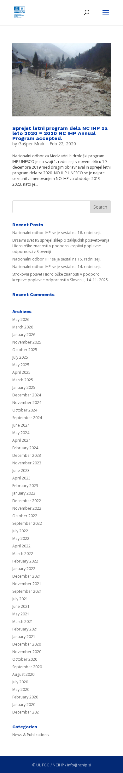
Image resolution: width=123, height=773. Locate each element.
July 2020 (20, 682)
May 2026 (20, 319)
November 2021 (26, 583)
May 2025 (20, 364)
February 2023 (25, 485)
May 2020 (20, 689)
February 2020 (25, 697)
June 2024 (21, 425)
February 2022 (25, 561)
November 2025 (26, 342)
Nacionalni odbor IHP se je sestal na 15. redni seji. (56, 259)
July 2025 (20, 357)
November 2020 (26, 651)
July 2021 (20, 599)
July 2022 (20, 531)
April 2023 (21, 478)
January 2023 (23, 493)
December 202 (25, 712)
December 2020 (26, 644)
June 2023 (21, 470)
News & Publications (30, 734)
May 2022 (20, 538)
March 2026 (22, 327)
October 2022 (24, 515)
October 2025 (24, 349)
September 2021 (27, 591)
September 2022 (27, 523)
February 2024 (25, 448)
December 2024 (26, 395)
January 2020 (23, 704)
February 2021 (25, 629)
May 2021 (20, 614)
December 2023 (26, 455)
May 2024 (20, 432)
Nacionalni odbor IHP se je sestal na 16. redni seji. (56, 232)
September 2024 (27, 417)
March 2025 (22, 380)
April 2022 (21, 546)
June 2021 (21, 606)
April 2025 (21, 372)
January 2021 (23, 636)
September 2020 (27, 666)
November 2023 (26, 463)
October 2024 (24, 410)
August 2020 (23, 674)
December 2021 (26, 576)
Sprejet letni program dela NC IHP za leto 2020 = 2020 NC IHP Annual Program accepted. (60, 133)
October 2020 (24, 659)
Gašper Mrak (31, 144)
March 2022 (22, 553)
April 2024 (21, 440)
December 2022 (26, 500)
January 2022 (23, 568)
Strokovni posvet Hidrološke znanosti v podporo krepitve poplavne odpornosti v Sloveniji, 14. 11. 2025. (60, 277)
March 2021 (22, 621)
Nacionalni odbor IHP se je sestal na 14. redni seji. (56, 266)
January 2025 (23, 387)
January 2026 (23, 334)
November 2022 (26, 508)
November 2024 (26, 402)
